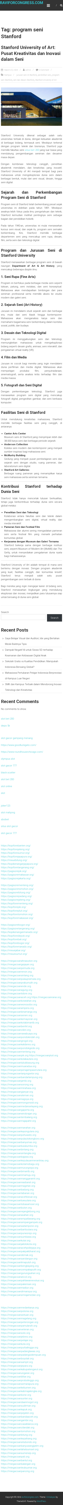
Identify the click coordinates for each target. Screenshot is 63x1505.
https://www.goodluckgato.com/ (18, 745)
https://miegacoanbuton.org (16, 1207)
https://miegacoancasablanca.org (19, 1424)
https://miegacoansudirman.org (18, 1405)
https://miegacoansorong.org (17, 1084)
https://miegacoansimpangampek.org (21, 1222)
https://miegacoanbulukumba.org (19, 1146)
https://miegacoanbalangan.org (18, 1463)
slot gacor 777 (9, 765)
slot (3, 793)
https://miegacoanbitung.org (16, 1434)
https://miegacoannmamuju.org (18, 1175)
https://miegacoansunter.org (16, 1398)
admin (28, 70)
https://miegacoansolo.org (15, 1333)
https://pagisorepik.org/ (14, 871)
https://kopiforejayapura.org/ (16, 856)
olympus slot (8, 758)
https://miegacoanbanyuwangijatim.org (22, 1445)
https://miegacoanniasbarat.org (18, 1182)
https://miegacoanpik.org (14, 1055)
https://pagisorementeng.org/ (17, 885)
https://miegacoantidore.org (16, 993)
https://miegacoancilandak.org (17, 1427)
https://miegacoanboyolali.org (17, 1358)
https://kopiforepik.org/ (13, 907)
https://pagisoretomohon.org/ (17, 888)
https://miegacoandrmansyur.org (19, 1291)
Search (5, 612)
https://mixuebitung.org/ (14, 860)
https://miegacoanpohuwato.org (18, 1135)
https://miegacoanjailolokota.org (18, 1244)
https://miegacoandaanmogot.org (19, 1402)
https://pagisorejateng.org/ (16, 899)
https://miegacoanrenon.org (16, 971)
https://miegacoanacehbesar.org (19, 1196)
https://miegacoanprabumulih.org (19, 982)
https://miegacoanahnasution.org (19, 960)
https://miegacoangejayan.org (17, 964)
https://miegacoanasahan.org (17, 1215)
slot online (6, 786)
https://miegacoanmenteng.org (18, 1051)
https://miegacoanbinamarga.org (19, 1011)
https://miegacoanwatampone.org (19, 1226)
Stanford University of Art (46, 80)
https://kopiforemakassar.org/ (17, 918)
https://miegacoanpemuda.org (17, 968)
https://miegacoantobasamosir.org (20, 1204)
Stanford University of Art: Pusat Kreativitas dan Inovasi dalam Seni (31, 53)
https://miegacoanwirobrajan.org (19, 1113)
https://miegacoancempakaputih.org (21, 1269)
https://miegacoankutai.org (15, 1240)
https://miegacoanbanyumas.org (19, 1142)
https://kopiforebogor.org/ (15, 943)
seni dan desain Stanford (23, 80)
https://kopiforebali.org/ (14, 939)
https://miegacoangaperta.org (17, 1109)
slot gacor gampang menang (17, 738)
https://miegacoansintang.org (17, 975)
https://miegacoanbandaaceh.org (19, 1416)
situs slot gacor (9, 826)
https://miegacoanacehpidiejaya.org (20, 1247)
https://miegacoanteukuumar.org (19, 1467)
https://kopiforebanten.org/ (16, 845)
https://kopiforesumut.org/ (15, 852)
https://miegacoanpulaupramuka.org (21, 979)
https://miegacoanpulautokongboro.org (22, 1138)
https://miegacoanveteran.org (17, 1329)
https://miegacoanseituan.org (17, 1314)
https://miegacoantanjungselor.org (20, 1073)
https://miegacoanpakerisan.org (18, 1284)
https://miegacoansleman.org (17, 1095)
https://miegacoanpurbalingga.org (19, 1347)
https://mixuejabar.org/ (13, 950)
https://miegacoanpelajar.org (16, 1340)
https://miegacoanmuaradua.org (18, 1066)
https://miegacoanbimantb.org (17, 1171)
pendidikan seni (44, 75)
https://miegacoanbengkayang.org (20, 1265)
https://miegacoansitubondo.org (18, 1442)
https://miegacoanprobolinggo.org (20, 1380)
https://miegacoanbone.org (16, 1394)
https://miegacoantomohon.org (18, 1431)
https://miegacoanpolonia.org (17, 1311)
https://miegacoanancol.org (16, 1276)
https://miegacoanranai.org (46, 997)
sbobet (5, 819)
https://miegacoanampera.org (17, 1008)
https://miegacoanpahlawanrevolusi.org (22, 1280)
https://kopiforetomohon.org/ (17, 914)
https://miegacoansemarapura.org (19, 1383)
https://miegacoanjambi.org (16, 1080)
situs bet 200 (32, 150)
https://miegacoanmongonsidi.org (19, 1102)
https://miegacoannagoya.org (17, 1099)
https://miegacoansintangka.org (18, 1153)
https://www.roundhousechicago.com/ (22, 751)
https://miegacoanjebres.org (16, 1336)
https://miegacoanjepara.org (16, 1365)
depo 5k (5, 725)
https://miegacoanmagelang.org (18, 1318)
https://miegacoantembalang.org (19, 1117)
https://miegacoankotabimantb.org (20, 1022)
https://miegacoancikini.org (16, 1029)
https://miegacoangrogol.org (16, 1040)
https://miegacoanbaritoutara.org (19, 1229)
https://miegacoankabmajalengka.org (21, 1391)
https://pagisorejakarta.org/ (16, 878)
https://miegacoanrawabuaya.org (19, 1033)
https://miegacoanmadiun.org (17, 1287)
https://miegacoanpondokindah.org (20, 1037)
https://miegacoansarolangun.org (19, 1258)
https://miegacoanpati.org (15, 1456)
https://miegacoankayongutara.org (20, 1131)
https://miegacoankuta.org (15, 1344)
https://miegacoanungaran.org (17, 1373)
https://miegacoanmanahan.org (18, 1127)
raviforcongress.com (21, 3)
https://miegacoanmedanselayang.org (22, 1106)
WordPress (41, 1501)
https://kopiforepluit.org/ (14, 910)
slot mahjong (8, 812)
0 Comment (44, 70)
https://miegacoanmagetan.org (18, 1185)
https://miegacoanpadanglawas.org (20, 1351)
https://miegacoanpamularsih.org (19, 1325)
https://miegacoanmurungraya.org (19, 1167)
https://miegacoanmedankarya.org (20, 1307)
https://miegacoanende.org (16, 986)
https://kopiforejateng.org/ (15, 849)
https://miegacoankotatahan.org (18, 1000)
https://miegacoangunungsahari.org (20, 1273)
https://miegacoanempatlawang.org (20, 1218)
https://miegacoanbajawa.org (17, 1156)
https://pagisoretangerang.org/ (18, 928)
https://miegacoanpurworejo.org (18, 1233)
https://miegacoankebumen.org (18, 1387)
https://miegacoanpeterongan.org (19, 1322)
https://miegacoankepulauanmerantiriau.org (24, 1160)
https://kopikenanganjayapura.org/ (19, 863)
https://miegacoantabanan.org (17, 1193)
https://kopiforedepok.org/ (15, 935)
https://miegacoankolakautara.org (19, 1059)
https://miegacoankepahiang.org (19, 1438)
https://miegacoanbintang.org (17, 1149)
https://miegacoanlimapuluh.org (18, 1262)
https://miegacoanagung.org (16, 990)
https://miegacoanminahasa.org (18, 1088)
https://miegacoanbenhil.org (16, 1026)
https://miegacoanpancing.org (17, 1471)
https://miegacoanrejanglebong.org (20, 1211)
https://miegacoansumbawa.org (18, 1236)
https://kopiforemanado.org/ (16, 946)
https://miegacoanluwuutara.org (18, 1200)
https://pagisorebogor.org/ (15, 924)
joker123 (5, 805)
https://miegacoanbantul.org (16, 1460)
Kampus (8, 75)
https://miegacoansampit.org (17, 1362)
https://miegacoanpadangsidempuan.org (23, 1354)
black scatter (8, 772)
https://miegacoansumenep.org (18, 1453)
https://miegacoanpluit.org (43, 1055)
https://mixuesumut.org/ (14, 953)
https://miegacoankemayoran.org (19, 1019)
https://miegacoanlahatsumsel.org (19, 1449)
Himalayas (50, 1497)
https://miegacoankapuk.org (16, 1409)
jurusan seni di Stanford (26, 75)
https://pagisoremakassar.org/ (17, 874)
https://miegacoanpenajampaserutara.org (24, 1070)
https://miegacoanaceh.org (16, 997)
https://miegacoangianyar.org (17, 1091)
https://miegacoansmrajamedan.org (20, 1295)
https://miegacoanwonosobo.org (19, 1004)
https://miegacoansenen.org (16, 1015)
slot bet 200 (7, 718)
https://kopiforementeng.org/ (17, 903)
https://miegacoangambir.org (17, 1420)
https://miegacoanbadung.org (17, 1189)
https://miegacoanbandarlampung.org (21, 1077)
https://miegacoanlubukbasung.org (20, 1062)
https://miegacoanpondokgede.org (20, 1048)
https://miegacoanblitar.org (16, 1376)
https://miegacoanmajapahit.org (18, 1120)
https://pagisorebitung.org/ (16, 892)
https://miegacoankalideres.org (18, 1044)
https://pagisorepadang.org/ (16, 896)
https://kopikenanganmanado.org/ (19, 932)
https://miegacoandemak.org (17, 1255)
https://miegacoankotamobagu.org (20, 1164)
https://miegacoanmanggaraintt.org (20, 1178)
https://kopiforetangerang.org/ (17, 867)
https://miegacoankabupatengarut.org (21, 1369)
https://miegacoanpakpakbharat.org (20, 1251)
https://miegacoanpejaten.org (17, 1413)
